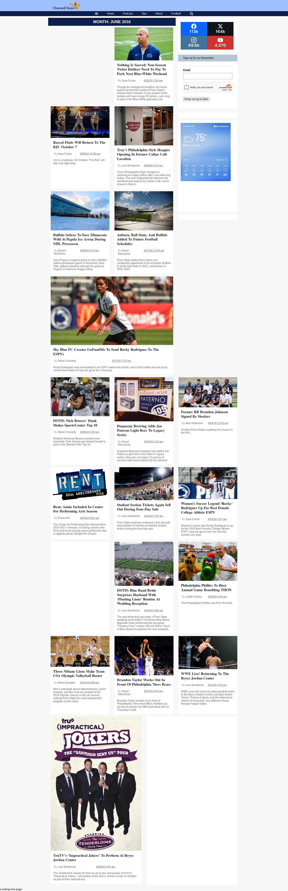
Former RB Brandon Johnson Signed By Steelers (204, 414)
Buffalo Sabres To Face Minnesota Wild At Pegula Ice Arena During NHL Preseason (80, 239)
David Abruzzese (124, 252)
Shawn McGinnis (60, 252)
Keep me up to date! (196, 99)
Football (176, 13)
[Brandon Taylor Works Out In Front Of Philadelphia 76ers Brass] (143, 656)
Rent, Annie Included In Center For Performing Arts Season (78, 509)
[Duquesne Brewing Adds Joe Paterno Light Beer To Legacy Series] (143, 399)
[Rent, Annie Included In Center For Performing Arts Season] (80, 485)
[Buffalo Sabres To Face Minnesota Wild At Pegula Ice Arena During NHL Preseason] (80, 211)
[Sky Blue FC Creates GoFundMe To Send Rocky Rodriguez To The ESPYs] (112, 311)
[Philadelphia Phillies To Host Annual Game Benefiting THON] (207, 561)
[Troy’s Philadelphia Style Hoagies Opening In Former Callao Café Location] (143, 126)
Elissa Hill (64, 518)
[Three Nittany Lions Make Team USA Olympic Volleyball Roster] (80, 651)
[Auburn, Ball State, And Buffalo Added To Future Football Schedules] (143, 211)
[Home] (66, 8)
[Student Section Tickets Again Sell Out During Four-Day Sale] (143, 484)
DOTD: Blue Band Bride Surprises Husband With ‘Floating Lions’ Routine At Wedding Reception (138, 596)
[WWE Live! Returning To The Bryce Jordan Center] (207, 653)
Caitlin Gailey (194, 596)
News (110, 13)
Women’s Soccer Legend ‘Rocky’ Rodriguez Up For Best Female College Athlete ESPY (207, 508)
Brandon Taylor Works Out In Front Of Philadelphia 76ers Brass (144, 682)
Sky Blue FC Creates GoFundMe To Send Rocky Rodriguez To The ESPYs (106, 351)
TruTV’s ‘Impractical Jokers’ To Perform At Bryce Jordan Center (93, 857)
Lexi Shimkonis (131, 165)
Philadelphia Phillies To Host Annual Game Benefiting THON (206, 587)
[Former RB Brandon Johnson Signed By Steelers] (207, 392)
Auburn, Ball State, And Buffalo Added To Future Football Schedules (142, 239)
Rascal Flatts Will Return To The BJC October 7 (79, 144)
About (158, 13)
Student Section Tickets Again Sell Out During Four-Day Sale (144, 507)
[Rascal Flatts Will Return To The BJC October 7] (80, 122)
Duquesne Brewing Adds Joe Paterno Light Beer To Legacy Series (141, 430)
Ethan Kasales (66, 682)
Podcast (127, 13)
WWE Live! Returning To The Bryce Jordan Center (205, 676)
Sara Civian (129, 80)
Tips (144, 13)
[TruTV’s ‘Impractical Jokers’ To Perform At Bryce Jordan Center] (96, 784)
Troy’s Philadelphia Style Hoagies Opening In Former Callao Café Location (143, 154)
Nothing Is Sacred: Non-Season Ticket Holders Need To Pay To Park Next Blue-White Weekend (142, 69)
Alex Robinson (194, 423)
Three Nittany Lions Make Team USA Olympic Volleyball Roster (78, 673)
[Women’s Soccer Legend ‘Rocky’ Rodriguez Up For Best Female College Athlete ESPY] (207, 483)
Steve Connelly (67, 360)
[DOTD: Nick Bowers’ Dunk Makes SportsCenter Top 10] (80, 397)
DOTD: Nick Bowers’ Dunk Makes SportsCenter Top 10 (75, 423)
